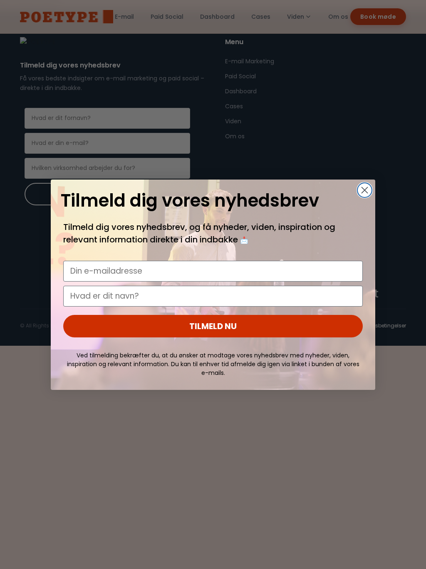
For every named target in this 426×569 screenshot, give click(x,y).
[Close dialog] (364, 190)
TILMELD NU (213, 326)
